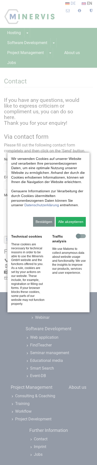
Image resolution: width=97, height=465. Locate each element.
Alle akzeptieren (70, 222)
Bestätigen (44, 222)
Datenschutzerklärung (41, 205)
